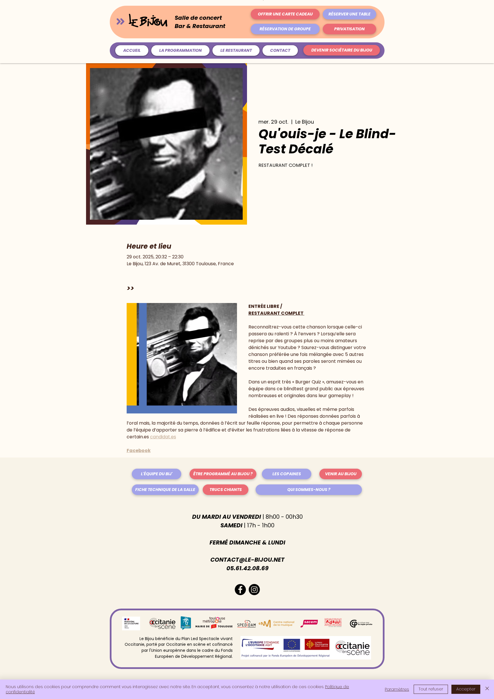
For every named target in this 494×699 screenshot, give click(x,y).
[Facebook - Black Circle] (240, 589)
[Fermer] (487, 689)
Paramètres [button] (397, 689)
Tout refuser (431, 689)
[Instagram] (254, 589)
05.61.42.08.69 (247, 568)
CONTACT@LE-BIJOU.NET (247, 560)
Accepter (465, 689)
